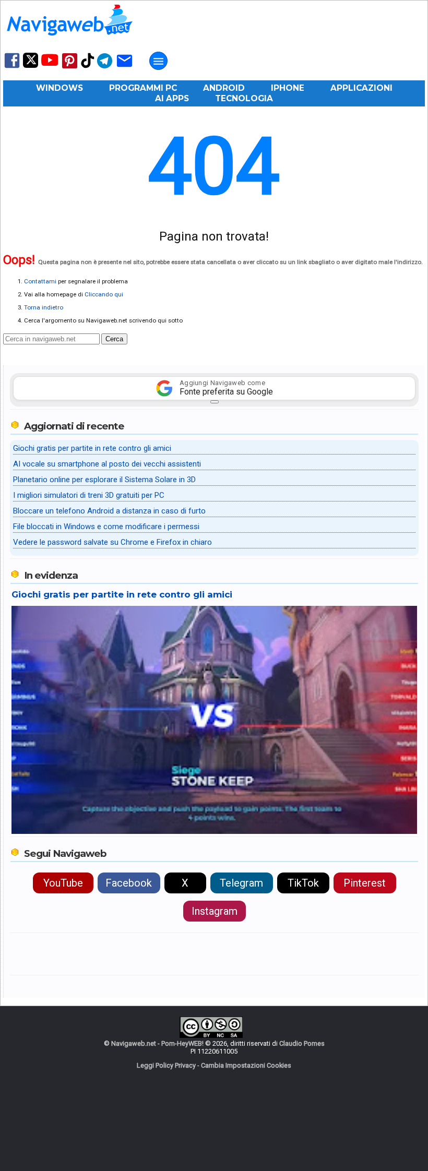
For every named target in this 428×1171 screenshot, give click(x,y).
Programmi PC (143, 88)
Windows (59, 88)
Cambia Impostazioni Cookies (246, 1065)
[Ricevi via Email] (124, 67)
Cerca (114, 339)
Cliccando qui (104, 294)
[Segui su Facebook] (12, 67)
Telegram (241, 883)
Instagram (214, 911)
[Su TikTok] (88, 67)
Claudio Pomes (302, 1043)
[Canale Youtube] (49, 63)
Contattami (40, 281)
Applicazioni (361, 88)
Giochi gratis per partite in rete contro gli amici (92, 448)
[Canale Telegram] (105, 67)
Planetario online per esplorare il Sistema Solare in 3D (104, 479)
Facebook (128, 883)
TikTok (303, 883)
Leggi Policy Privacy (166, 1065)
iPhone (287, 88)
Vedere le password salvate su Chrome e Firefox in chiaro (112, 542)
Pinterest (364, 883)
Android (224, 88)
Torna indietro (43, 307)
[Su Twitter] (30, 65)
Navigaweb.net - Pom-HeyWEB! (157, 1043)
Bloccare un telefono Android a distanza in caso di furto (109, 511)
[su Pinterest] (70, 67)
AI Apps (172, 98)
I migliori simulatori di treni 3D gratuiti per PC (88, 495)
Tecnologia (244, 98)
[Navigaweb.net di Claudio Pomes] (69, 40)
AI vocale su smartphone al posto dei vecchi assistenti (107, 464)
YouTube (63, 883)
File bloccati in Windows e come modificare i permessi (106, 526)
